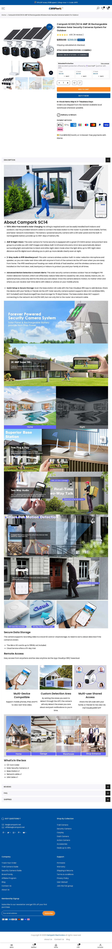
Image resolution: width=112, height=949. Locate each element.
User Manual (62, 882)
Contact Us (6, 886)
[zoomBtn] (51, 73)
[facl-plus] (68, 83)
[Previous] (5, 49)
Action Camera (63, 840)
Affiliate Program (9, 878)
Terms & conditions (65, 874)
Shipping (60, 45)
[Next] (51, 49)
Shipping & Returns (65, 870)
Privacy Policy (63, 878)
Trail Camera (62, 825)
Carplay (60, 832)
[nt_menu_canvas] (19, 8)
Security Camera (64, 828)
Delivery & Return (68, 115)
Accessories (62, 844)
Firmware (61, 863)
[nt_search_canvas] (97, 8)
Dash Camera (63, 836)
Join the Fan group (65, 886)
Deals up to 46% (64, 848)
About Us (5, 889)
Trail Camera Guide (10, 866)
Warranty (61, 866)
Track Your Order (9, 863)
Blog (3, 882)
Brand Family (7, 874)
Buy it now (84, 96)
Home (4, 15)
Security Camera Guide (12, 870)
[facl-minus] (58, 83)
